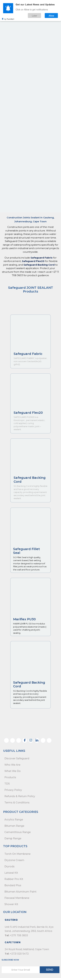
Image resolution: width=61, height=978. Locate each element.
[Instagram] (30, 740)
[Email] (18, 740)
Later (34, 15)
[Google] (49, 740)
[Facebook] (24, 740)
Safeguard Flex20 (33, 261)
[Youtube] (43, 740)
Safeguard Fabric (41, 257)
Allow (51, 15)
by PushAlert (9, 19)
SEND (49, 969)
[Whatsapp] (6, 740)
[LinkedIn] (36, 740)
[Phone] (12, 740)
